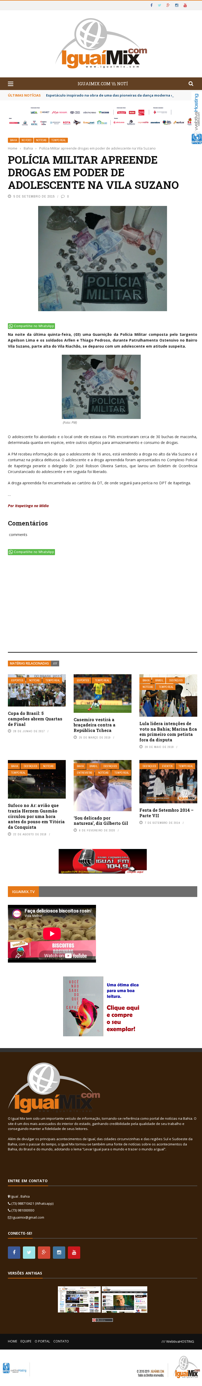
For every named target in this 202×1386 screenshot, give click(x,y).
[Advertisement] (102, 604)
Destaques (176, 680)
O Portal (42, 1341)
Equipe (26, 1341)
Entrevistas (84, 772)
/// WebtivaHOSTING (177, 1341)
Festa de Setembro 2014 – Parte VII (166, 812)
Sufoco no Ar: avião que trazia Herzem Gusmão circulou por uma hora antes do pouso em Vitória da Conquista (36, 816)
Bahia (13, 140)
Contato (61, 1341)
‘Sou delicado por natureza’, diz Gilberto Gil (101, 820)
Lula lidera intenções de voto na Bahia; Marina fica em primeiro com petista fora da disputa (168, 731)
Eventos (167, 766)
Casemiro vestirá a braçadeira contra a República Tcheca (94, 725)
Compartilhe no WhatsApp (34, 326)
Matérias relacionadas (29, 663)
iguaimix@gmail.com (28, 1217)
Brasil (159, 680)
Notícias (41, 140)
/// (55, 663)
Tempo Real (58, 140)
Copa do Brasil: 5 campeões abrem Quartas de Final (35, 718)
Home (12, 1341)
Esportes (17, 680)
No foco (26, 140)
